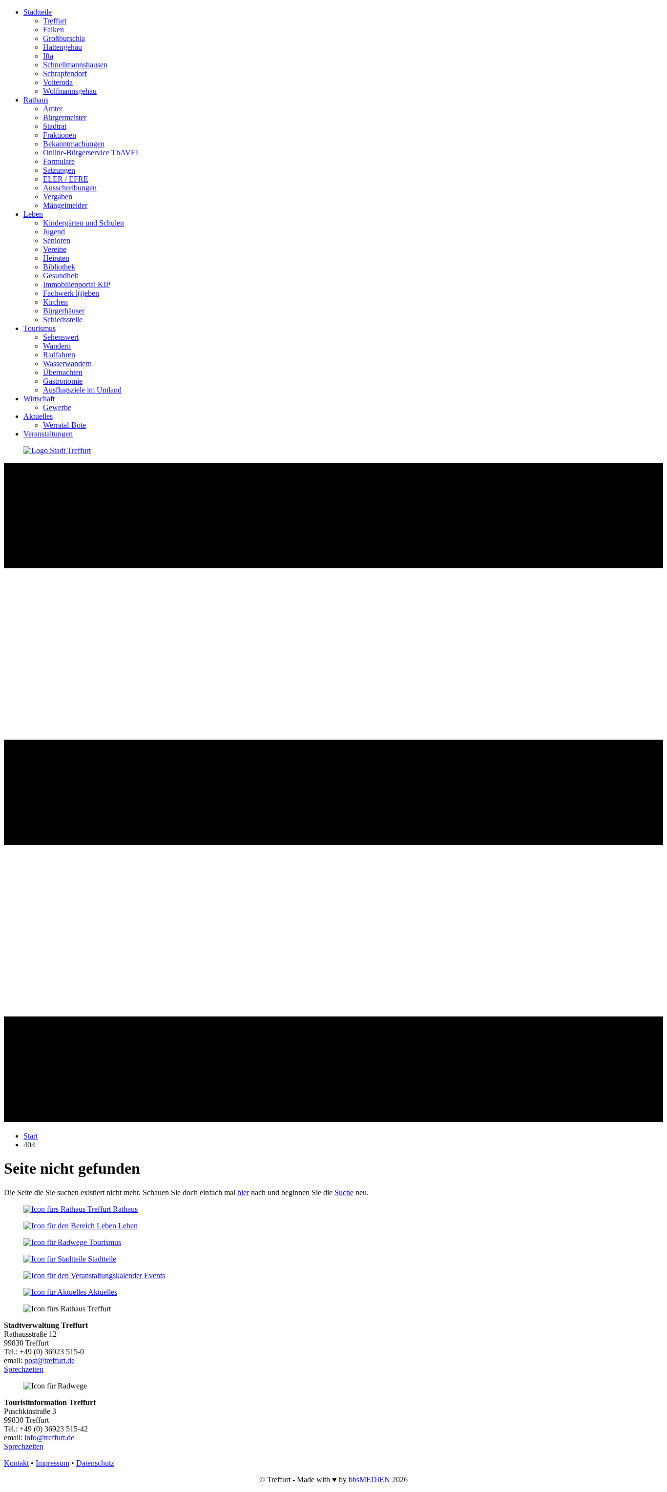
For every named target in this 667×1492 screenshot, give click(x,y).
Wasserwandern (67, 363)
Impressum (52, 1463)
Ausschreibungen (70, 188)
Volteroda (58, 82)
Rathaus (35, 100)
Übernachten (63, 372)
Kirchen (55, 302)
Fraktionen (59, 135)
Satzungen (59, 170)
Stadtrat (54, 126)
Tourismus (39, 328)
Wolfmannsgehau (70, 91)
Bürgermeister (64, 117)
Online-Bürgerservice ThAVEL (92, 152)
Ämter (53, 108)
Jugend (54, 232)
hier (243, 1192)
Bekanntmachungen (73, 144)
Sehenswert (61, 337)
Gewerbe (57, 407)
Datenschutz (95, 1463)
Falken (53, 29)
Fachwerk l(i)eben (71, 293)
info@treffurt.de (49, 1437)
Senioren (56, 240)
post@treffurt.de (49, 1360)
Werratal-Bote (64, 425)
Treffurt (54, 21)
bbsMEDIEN (369, 1479)
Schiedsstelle (63, 319)
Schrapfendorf (65, 73)
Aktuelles (38, 416)
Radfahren (59, 355)
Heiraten (56, 258)
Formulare (59, 161)
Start (30, 1136)
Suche (344, 1192)
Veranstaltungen (48, 434)
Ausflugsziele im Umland (82, 390)
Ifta (48, 56)
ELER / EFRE (65, 179)
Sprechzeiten (23, 1369)
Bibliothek (59, 267)
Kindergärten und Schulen (83, 223)
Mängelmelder (65, 205)
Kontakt (16, 1463)
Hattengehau (62, 47)
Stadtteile (37, 12)
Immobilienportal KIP (76, 284)
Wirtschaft (39, 398)
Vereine (54, 249)
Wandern (57, 346)
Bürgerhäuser (63, 311)
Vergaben (57, 196)
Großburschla (64, 38)
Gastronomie (63, 381)
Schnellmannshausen (75, 65)
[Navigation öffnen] (333, 1119)
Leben (33, 214)
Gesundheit (60, 275)
